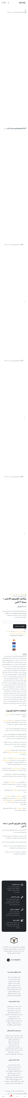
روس (7, 758)
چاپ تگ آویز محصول (14, 1046)
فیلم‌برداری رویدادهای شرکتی (14, 996)
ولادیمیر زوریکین (16, 768)
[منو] (2, 2)
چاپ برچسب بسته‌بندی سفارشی (14, 1021)
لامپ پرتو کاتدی (11, 752)
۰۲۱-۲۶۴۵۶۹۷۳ (15, 960)
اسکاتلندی (8, 796)
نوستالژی (17, 631)
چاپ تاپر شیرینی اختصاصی (14, 1073)
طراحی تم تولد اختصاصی (14, 1065)
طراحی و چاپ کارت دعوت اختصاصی (14, 1050)
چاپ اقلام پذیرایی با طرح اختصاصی (14, 1083)
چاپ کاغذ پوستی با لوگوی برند (14, 1025)
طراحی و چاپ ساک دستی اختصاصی (14, 1036)
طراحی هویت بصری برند (14, 979)
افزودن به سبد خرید (19, 626)
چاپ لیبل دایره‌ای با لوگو (14, 1013)
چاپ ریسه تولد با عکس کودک (14, 1067)
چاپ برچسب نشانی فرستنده (14, 1011)
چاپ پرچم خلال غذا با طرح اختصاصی (14, 1077)
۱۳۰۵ (14, 790)
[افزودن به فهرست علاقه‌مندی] (25, 629)
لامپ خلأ (18, 752)
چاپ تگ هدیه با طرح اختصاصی (14, 1048)
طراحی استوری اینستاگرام (14, 985)
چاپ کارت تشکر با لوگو (14, 1052)
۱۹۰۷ (21, 758)
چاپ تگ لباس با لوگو (14, 1044)
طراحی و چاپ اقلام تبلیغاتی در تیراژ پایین (14, 1081)
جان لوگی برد (19, 796)
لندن (6, 802)
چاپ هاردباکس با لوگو (14, 1040)
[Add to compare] (24, 629)
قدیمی (16, 633)
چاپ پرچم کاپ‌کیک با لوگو (14, 1075)
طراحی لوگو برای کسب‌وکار (14, 977)
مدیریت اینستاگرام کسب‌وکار (14, 987)
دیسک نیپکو (18, 798)
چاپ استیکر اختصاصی (14, 1017)
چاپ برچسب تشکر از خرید (14, 1008)
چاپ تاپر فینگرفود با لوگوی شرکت (14, 1071)
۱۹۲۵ (5, 800)
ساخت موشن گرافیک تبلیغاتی (14, 989)
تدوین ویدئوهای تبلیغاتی (14, 992)
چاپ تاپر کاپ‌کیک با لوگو (14, 1069)
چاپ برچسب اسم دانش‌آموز (14, 1006)
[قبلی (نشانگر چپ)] (2, 549)
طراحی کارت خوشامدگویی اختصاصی (14, 1054)
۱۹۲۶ (17, 790)
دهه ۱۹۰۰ (14, 782)
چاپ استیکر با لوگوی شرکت (14, 1019)
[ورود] (8, 2)
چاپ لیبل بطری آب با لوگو (14, 1023)
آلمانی (13, 720)
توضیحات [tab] (24, 654)
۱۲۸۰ (10, 782)
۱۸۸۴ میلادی (8, 714)
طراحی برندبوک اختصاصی (14, 981)
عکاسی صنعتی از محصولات (14, 994)
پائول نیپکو (6, 720)
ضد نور (12, 800)
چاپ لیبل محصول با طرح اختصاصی (14, 1015)
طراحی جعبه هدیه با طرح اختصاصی (14, 1038)
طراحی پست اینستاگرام (14, 983)
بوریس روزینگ (16, 758)
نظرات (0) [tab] (24, 655)
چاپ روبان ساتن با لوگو (14, 1042)
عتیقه (20, 633)
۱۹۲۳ (21, 768)
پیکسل (21, 631)
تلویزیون (24, 633)
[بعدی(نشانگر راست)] (25, 549)
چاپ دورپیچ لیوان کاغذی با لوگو (14, 1079)
